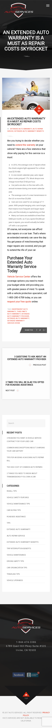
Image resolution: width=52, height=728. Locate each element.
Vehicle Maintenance (16, 555)
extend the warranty (25, 145)
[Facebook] (36, 330)
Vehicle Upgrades (15, 580)
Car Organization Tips (17, 568)
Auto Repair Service (16, 536)
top (26, 698)
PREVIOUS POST (39, 365)
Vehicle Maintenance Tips (18, 504)
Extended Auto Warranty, (21, 129)
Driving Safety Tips (15, 561)
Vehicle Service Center (18, 276)
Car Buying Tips (14, 510)
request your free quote (19, 301)
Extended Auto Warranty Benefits (29, 131)
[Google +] (44, 330)
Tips (8, 523)
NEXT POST (10, 391)
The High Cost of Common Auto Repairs (24, 467)
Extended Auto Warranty (18, 529)
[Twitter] (40, 330)
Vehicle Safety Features (18, 497)
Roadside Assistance (16, 517)
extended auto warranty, (18, 318)
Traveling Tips (13, 574)
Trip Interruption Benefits (19, 548)
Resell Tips (12, 491)
